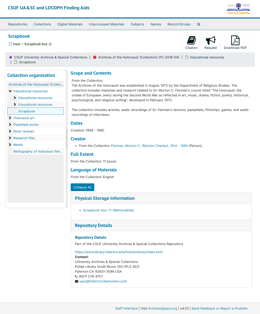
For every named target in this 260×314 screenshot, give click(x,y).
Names (156, 24)
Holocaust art (24, 118)
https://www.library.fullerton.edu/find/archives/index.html (119, 252)
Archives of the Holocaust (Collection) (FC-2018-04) (138, 57)
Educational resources (207, 57)
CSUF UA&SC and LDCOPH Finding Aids (48, 7)
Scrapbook (26, 111)
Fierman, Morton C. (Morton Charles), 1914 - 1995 (149, 146)
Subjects (137, 24)
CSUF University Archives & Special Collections (50, 57)
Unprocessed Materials (106, 24)
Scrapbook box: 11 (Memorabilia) (108, 210)
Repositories (17, 24)
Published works (26, 125)
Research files (24, 138)
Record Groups (179, 24)
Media (18, 145)
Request (211, 48)
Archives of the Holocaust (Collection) (38, 84)
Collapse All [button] (82, 187)
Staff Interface (126, 308)
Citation (191, 48)
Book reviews (23, 131)
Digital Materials (69, 24)
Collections (42, 24)
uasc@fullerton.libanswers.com (103, 281)
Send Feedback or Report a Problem (220, 308)
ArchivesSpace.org (162, 308)
